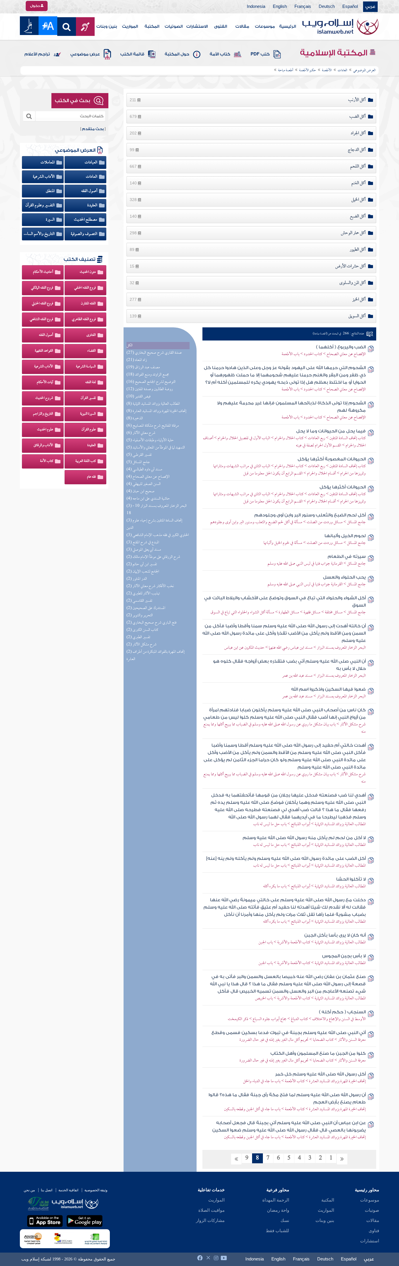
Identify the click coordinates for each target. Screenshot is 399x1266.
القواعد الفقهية (44, 351)
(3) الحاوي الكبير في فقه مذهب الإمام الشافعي (157, 535)
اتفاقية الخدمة (68, 1190)
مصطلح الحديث (86, 219)
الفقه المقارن (88, 304)
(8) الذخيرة (134, 418)
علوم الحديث (45, 430)
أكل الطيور (358, 250)
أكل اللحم (358, 167)
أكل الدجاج (357, 150)
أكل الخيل (358, 200)
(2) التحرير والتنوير (139, 615)
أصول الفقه (89, 191)
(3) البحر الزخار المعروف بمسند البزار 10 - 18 (156, 509)
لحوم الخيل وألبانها (345, 535)
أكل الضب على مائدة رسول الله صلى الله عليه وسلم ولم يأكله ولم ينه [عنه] (286, 858)
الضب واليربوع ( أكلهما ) (341, 347)
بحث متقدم (93, 129)
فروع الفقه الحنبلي (42, 304)
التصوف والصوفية (84, 234)
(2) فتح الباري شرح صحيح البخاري (151, 622)
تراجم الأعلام (37, 54)
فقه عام (91, 477)
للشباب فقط (277, 1230)
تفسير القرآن (88, 398)
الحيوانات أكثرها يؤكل (343, 487)
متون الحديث (88, 272)
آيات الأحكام (45, 382)
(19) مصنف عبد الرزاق (143, 367)
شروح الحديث (44, 398)
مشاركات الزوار (210, 1220)
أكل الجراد (358, 133)
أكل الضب (357, 117)
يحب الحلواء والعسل (344, 577)
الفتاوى (91, 335)
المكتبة (152, 26)
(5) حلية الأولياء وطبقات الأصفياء (150, 440)
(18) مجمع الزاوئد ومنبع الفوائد (147, 374)
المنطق (50, 191)
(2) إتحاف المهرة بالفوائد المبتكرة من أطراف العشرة (155, 655)
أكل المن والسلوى (352, 283)
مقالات (242, 26)
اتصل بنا (46, 1190)
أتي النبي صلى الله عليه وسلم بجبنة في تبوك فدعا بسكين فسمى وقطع (288, 1032)
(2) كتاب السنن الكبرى (142, 630)
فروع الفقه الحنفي (85, 288)
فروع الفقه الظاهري (84, 319)
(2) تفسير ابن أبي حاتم (141, 564)
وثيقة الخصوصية (95, 1190)
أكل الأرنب (357, 100)
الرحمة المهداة (275, 1200)
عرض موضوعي (85, 54)
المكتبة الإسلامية (334, 52)
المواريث (130, 26)
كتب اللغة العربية (85, 461)
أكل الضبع (358, 216)
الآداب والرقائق (43, 445)
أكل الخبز (359, 300)
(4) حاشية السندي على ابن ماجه (148, 498)
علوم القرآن (88, 430)
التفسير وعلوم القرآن (40, 205)
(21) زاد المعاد (136, 360)
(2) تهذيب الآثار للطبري (143, 593)
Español (350, 6)
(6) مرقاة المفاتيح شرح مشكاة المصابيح (152, 425)
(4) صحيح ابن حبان (140, 491)
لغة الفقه (90, 382)
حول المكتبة (177, 54)
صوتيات (372, 1210)
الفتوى (220, 26)
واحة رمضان (278, 1210)
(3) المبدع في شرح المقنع (142, 542)
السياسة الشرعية (86, 367)
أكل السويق (357, 316)
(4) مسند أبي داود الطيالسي (144, 469)
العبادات (91, 162)
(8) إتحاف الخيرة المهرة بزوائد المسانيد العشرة (156, 411)
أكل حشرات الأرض (350, 266)
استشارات (369, 1241)
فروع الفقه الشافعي (41, 319)
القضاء (91, 351)
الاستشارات (197, 26)
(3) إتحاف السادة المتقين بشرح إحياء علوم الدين (154, 524)
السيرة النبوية (88, 414)
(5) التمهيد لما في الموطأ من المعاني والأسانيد (155, 447)
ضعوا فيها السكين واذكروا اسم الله (328, 689)
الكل (129, 345)
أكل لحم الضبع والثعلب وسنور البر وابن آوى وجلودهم (310, 515)
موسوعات (265, 26)
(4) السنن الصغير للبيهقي (143, 484)
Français (302, 6)
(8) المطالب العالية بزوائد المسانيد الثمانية (153, 404)
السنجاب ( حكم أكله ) (342, 1012)
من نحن (29, 1190)
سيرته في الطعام (347, 556)
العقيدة (92, 205)
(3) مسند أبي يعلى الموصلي (143, 549)
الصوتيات (174, 26)
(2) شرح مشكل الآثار (141, 644)
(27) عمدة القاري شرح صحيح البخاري (154, 353)
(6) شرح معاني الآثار (140, 433)
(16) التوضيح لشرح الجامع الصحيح (151, 382)
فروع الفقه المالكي (42, 288)
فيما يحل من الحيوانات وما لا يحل (331, 431)
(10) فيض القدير (138, 396)
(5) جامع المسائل (138, 462)
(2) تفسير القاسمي (139, 601)
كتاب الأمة (220, 54)
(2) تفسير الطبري (138, 637)
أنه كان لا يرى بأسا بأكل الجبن (335, 935)
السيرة (50, 219)
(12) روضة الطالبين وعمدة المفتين (149, 389)
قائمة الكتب (132, 54)
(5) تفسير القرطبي (139, 455)
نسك (284, 1220)
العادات (92, 176)
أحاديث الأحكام (43, 272)
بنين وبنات (106, 26)
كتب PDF (260, 54)
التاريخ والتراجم (43, 414)
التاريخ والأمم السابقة (39, 234)
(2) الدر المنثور (136, 579)
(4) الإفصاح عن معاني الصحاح (148, 477)
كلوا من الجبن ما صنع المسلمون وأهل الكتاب (318, 1053)
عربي (370, 6)
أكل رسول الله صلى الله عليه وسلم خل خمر (320, 1074)
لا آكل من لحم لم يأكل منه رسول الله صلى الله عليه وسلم (304, 837)
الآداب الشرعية (44, 176)
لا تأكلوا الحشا (351, 879)
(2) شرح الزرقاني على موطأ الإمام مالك (153, 557)
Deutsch (327, 6)
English (280, 6)
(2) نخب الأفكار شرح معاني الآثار (150, 586)
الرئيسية (287, 26)
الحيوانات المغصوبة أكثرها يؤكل (332, 459)
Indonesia (256, 6)
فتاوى (374, 1230)
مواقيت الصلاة (211, 1210)
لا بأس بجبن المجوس (344, 956)
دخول (35, 6)
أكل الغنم (358, 183)
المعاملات (48, 162)
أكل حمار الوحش (353, 233)
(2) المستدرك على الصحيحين (145, 608)
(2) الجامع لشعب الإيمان (142, 571)
